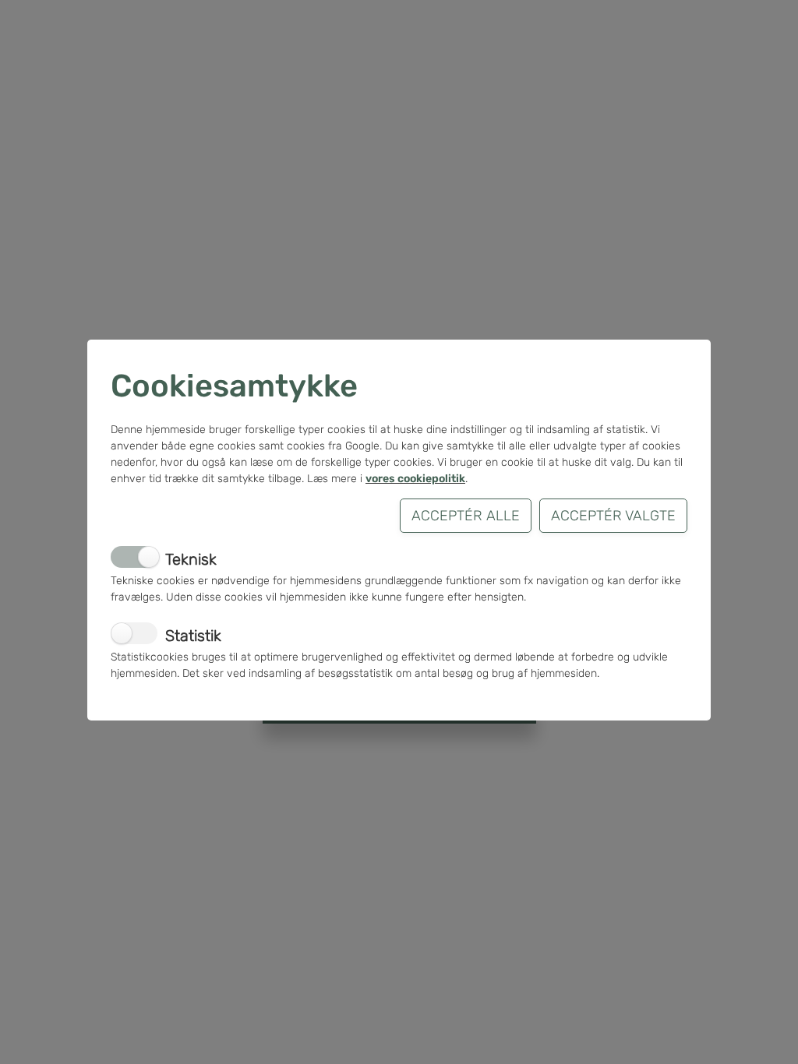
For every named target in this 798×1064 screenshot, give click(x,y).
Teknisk (191, 559)
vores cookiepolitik (415, 478)
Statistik (193, 635)
